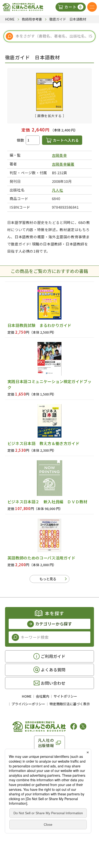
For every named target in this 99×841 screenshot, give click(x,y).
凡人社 (57, 190)
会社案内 (42, 696)
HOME (26, 696)
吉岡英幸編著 (63, 164)
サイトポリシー (65, 696)
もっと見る (47, 578)
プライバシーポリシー (28, 703)
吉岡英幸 (59, 155)
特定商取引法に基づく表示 (70, 703)
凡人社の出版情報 (46, 742)
